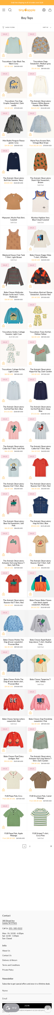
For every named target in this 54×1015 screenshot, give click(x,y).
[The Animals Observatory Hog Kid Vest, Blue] (40, 505)
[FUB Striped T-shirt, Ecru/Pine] (40, 817)
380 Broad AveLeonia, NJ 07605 (9, 922)
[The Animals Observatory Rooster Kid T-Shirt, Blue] (13, 467)
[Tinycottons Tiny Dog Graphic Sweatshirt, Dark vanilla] (13, 84)
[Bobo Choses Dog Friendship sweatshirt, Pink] (40, 702)
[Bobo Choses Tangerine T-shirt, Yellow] (40, 663)
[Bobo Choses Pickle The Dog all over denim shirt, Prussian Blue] (13, 663)
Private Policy (8, 970)
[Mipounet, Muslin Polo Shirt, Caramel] (13, 201)
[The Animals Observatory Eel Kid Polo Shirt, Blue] (13, 390)
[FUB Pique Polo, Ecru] (13, 779)
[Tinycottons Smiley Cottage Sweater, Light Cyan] (13, 315)
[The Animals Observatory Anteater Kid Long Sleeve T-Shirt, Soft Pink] (13, 544)
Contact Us (7, 955)
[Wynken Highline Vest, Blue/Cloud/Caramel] (40, 201)
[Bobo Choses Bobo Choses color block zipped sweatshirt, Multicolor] (40, 584)
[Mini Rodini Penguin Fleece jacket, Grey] (13, 124)
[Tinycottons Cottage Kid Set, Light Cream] (13, 353)
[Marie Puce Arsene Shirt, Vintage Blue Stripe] (40, 124)
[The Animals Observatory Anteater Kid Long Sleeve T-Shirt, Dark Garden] (40, 740)
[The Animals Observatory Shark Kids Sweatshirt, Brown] (40, 161)
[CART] (50, 10)
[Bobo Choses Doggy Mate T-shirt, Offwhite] (40, 238)
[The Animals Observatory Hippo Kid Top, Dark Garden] (40, 353)
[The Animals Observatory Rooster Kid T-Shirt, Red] (40, 467)
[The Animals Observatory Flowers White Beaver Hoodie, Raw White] (40, 84)
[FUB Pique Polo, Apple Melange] (13, 817)
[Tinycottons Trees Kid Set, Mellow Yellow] (40, 315)
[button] (10, 10)
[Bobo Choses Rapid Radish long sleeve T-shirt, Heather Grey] (40, 623)
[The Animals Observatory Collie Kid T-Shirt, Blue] (40, 430)
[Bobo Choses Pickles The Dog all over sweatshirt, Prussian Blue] (13, 623)
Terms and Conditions (11, 965)
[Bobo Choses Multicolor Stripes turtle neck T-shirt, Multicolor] (13, 276)
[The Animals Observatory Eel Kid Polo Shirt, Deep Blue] (40, 390)
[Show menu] (4, 10)
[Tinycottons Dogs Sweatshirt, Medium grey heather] (40, 45)
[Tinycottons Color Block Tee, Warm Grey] (13, 45)
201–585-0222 (15, 928)
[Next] (42, 846)
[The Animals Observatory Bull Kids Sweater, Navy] (13, 161)
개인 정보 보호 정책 (38, 1010)
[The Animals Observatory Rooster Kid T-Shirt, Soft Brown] (40, 544)
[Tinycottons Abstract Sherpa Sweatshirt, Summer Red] (40, 276)
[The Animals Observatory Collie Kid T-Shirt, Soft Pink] (13, 430)
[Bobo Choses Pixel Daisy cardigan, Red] (13, 740)
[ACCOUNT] (44, 10)
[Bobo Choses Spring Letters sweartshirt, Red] (13, 702)
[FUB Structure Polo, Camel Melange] (40, 779)
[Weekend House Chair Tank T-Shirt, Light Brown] (13, 238)
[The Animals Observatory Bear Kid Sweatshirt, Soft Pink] (13, 505)
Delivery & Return (9, 960)
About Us (6, 951)
